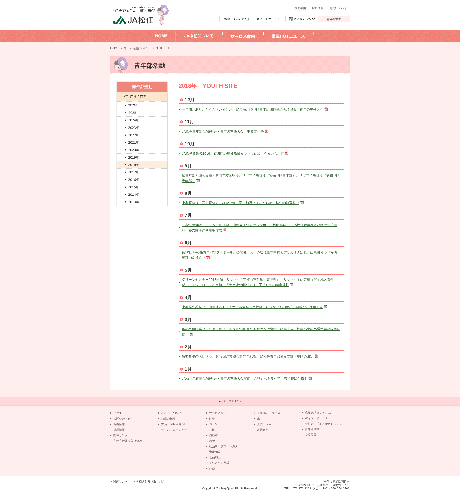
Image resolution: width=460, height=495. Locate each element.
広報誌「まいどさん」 (319, 412)
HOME (115, 48)
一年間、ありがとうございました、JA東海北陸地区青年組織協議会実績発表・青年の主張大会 (252, 109)
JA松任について (171, 413)
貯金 (212, 418)
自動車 (213, 435)
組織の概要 (168, 418)
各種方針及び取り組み (127, 440)
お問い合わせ (338, 8)
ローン (213, 424)
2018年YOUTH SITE (157, 48)
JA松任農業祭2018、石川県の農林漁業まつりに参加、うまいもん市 (233, 153)
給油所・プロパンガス (223, 446)
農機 (212, 440)
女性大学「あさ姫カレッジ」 (323, 423)
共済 (212, 429)
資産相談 (215, 452)
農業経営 (263, 429)
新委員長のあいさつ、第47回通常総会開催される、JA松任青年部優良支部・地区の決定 (248, 356)
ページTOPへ (231, 401)
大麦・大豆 (264, 424)
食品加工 (215, 457)
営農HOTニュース (268, 413)
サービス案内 (217, 413)
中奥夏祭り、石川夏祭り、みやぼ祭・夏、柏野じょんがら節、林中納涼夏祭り (240, 203)
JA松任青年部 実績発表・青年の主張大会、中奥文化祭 (223, 131)
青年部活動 (131, 48)
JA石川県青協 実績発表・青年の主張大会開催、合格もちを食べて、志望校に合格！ (244, 378)
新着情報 (119, 424)
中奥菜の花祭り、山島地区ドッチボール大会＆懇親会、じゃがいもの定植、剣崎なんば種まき (252, 307)
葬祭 (212, 468)
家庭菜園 (300, 8)
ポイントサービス (316, 418)
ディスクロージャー (174, 429)
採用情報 (317, 8)
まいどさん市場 (219, 463)
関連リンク (120, 435)
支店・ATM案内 (171, 424)
